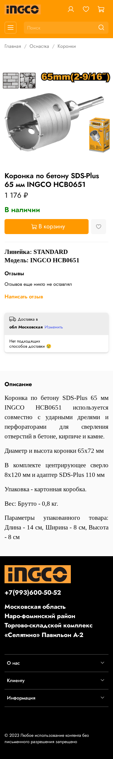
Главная (13, 46)
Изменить (54, 327)
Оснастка (39, 46)
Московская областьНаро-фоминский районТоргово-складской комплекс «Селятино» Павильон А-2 (49, 620)
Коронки (67, 46)
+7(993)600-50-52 (33, 592)
